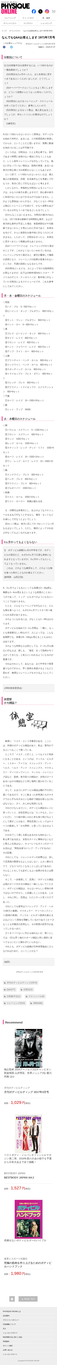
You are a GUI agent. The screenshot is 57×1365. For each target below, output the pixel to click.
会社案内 (6, 1316)
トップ (4, 31)
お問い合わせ (8, 1350)
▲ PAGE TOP (28, 1299)
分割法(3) (28, 989)
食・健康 (46, 18)
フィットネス (28, 18)
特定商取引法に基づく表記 (12, 1337)
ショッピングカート (10, 1354)
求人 (4, 1328)
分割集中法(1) (13, 996)
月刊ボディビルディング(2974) (22, 982)
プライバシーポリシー (11, 1320)
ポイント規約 (8, 1346)
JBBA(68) (37, 1003)
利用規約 (6, 1341)
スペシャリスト (10, 23)
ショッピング (46, 23)
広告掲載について (9, 1324)
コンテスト (28, 23)
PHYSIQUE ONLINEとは (12, 1311)
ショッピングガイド (10, 1333)
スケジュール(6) (36, 996)
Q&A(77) (11, 989)
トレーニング (10, 18)
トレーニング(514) (16, 1003)
